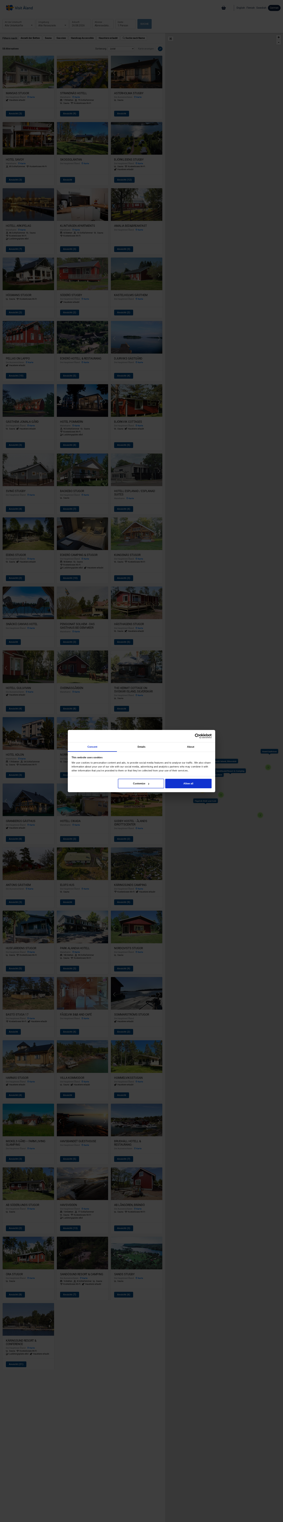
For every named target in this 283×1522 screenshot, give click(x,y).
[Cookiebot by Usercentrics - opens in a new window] (197, 736)
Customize (139, 783)
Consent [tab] (92, 746)
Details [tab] (142, 746)
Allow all (188, 783)
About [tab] (190, 746)
